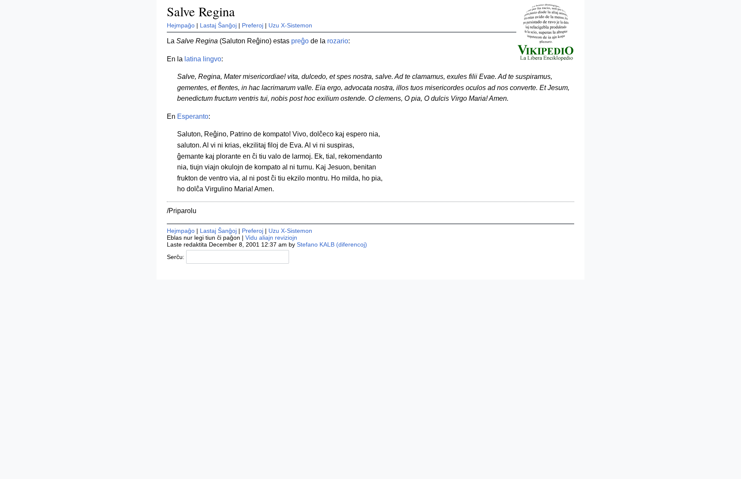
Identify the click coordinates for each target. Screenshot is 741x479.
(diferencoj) (351, 244)
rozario (337, 41)
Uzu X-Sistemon (290, 25)
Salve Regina (201, 11)
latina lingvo (202, 59)
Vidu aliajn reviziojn (271, 237)
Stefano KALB (315, 244)
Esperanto (192, 116)
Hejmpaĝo (181, 25)
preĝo (300, 41)
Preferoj (252, 25)
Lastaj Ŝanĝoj (218, 25)
